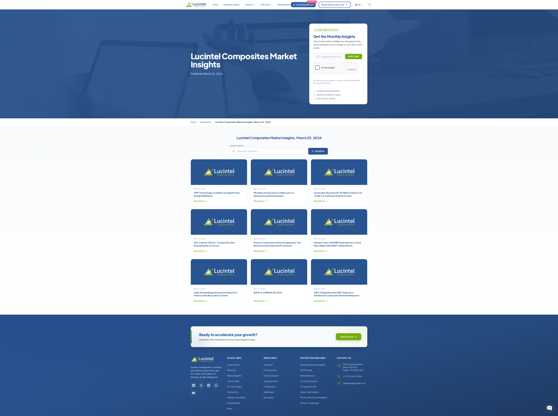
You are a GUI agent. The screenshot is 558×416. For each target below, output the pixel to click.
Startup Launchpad (236, 397)
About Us (231, 370)
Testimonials (233, 381)
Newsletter (205, 122)
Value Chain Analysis (309, 392)
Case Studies (233, 364)
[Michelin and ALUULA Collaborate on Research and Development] (279, 172)
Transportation (271, 381)
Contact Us (232, 392)
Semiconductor (271, 375)
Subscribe (353, 56)
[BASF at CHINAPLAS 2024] (279, 272)
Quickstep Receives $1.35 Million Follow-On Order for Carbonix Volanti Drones (338, 194)
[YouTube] (193, 393)
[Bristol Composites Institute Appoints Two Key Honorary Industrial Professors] (279, 222)
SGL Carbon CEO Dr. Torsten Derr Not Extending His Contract (214, 244)
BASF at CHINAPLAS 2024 (268, 292)
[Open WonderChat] (549, 408)
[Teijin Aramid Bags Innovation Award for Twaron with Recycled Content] (219, 272)
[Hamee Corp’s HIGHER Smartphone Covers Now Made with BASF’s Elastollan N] (339, 222)
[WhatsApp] (216, 385)
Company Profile (308, 386)
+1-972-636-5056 (352, 376)
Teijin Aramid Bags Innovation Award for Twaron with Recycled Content (216, 294)
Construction (270, 370)
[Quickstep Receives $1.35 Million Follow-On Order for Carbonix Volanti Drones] (339, 172)
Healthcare (269, 392)
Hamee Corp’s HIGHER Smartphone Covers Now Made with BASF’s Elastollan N (337, 244)
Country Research (309, 381)
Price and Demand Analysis (312, 364)
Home (193, 122)
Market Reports (307, 375)
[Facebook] (209, 385)
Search (319, 151)
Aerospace (269, 397)
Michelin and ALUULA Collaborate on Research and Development (274, 194)
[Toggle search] (369, 4)
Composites (270, 386)
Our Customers (234, 386)
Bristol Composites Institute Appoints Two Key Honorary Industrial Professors (277, 244)
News (229, 408)
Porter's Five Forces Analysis (313, 397)
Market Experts (234, 375)
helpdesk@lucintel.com (354, 383)
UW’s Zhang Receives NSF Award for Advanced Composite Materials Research (336, 294)
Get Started (346, 336)
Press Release (233, 403)
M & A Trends (306, 370)
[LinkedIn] (193, 385)
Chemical (268, 364)
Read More (199, 201)
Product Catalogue (309, 403)
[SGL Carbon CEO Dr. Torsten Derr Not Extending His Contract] (219, 222)
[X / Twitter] (201, 385)
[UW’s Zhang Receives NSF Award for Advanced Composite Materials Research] (339, 272)
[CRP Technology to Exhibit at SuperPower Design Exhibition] (219, 172)
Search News (237, 146)
